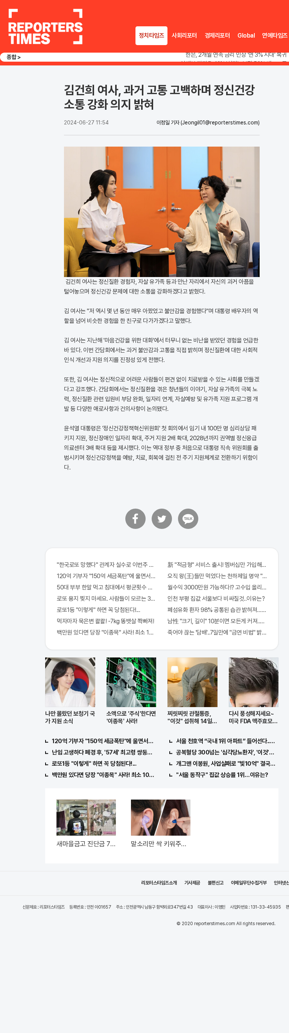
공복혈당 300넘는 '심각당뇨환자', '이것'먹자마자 (227, 752)
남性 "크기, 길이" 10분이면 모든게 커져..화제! (217, 621)
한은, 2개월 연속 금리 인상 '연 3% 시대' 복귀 (236, 54)
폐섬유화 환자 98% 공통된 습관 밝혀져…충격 (217, 609)
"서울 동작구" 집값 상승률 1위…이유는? (222, 775)
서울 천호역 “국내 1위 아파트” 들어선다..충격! (227, 741)
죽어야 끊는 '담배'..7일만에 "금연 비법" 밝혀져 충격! (217, 632)
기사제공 (192, 883)
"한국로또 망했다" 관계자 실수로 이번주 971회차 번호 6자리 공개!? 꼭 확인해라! (106, 564)
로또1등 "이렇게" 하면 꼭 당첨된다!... (98, 609)
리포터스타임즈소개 (159, 883)
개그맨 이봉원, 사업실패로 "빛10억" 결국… (225, 763)
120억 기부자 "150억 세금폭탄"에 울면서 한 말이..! (106, 576)
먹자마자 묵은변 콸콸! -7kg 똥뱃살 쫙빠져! (105, 621)
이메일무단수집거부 (249, 883)
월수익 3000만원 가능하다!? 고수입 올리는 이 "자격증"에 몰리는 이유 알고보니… (217, 587)
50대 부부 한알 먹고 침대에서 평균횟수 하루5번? (106, 587)
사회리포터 (184, 35)
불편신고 (216, 883)
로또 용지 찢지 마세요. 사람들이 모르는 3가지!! (106, 598)
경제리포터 (217, 35)
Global (246, 35)
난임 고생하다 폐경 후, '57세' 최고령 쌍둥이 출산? (103, 752)
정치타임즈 (151, 35)
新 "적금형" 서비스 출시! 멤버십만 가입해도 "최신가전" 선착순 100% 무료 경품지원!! (217, 564)
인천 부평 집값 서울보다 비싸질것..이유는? (216, 598)
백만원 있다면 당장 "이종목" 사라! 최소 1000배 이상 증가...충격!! (106, 632)
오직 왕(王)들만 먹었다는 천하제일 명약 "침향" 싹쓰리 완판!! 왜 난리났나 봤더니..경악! (217, 576)
